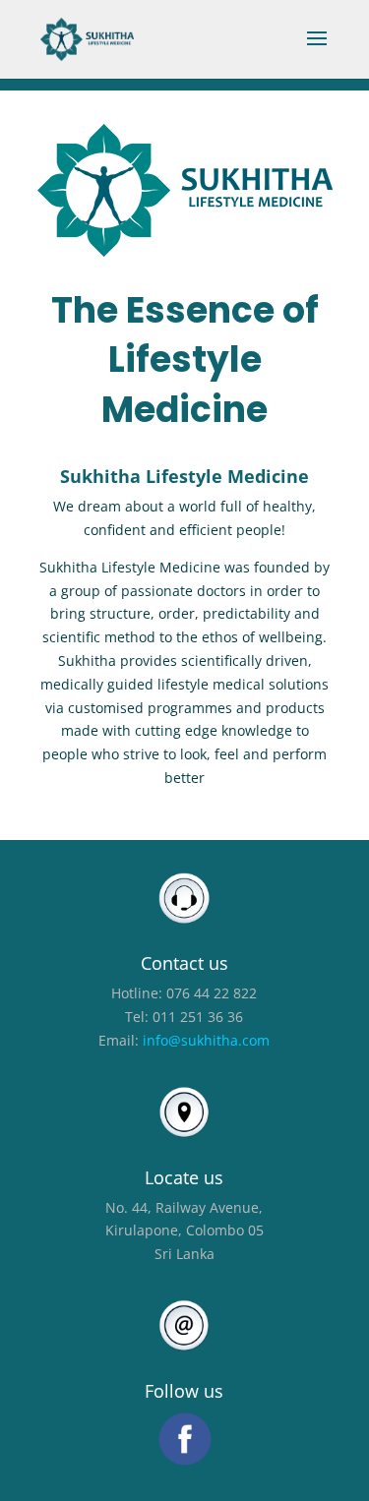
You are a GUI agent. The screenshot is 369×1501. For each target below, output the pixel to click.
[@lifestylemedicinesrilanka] (184, 1439)
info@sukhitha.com (206, 1040)
